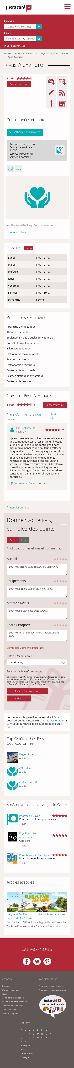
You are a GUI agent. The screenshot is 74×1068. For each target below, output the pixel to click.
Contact (5, 986)
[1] (55, 559)
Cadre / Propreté (19, 625)
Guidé (12, 540)
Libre (24, 540)
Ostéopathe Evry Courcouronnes (53, 53)
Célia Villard (26, 768)
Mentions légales (10, 1013)
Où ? (7, 33)
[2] (57, 559)
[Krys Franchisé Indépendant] (12, 840)
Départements (28, 1053)
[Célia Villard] (12, 771)
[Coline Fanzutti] (12, 785)
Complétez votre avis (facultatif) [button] (25, 647)
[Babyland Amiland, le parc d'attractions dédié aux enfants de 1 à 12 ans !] (37, 901)
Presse (5, 994)
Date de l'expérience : (19, 656)
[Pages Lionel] (12, 757)
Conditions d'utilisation (13, 997)
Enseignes (25, 1057)
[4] (63, 559)
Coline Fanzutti (28, 782)
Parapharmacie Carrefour (34, 855)
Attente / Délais (18, 603)
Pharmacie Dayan (29, 815)
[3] (60, 559)
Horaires (12, 232)
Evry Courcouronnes (24, 53)
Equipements (16, 581)
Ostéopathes (57, 720)
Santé (21, 727)
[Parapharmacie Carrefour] (12, 860)
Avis (23, 232)
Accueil (7, 53)
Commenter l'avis (24, 483)
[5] (66, 559)
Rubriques (25, 1045)
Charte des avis (56, 416)
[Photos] (37, 197)
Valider (18, 698)
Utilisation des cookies (12, 1005)
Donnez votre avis (19, 84)
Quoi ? (9, 21)
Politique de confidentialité (14, 1001)
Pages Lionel (26, 754)
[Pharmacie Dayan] (12, 821)
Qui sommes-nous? (11, 990)
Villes (23, 1049)
